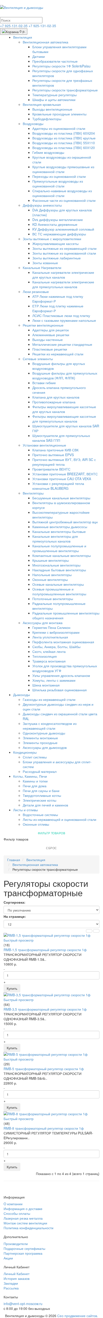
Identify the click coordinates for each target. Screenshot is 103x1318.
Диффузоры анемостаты (42, 205)
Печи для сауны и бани (41, 790)
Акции (8, 1258)
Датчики (38, 56)
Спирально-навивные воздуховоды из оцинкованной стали (62, 193)
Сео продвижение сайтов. (77, 1315)
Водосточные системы (40, 814)
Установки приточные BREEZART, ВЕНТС (65, 473)
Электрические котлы (39, 800)
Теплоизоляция (44, 656)
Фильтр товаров (51, 833)
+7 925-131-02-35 (14, 25)
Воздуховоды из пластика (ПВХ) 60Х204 (63, 133)
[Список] (89, 931)
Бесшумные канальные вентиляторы (61, 497)
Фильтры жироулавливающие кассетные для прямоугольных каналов (64, 418)
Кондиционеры (25, 752)
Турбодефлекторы (46, 118)
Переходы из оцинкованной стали (59, 176)
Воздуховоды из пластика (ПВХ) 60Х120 (63, 147)
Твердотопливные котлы (42, 795)
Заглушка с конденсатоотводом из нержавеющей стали (49, 726)
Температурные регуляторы (54, 94)
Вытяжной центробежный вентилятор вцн (65, 521)
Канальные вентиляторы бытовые (59, 531)
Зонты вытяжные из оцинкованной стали (64, 253)
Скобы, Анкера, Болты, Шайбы (56, 646)
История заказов (16, 1278)
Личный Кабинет (16, 1273)
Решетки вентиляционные (43, 325)
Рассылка (11, 1288)
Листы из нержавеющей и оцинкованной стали (59, 819)
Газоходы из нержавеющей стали (49, 699)
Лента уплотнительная (50, 637)
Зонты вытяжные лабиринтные (56, 258)
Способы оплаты (17, 1213)
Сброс (51, 848)
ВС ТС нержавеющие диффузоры (59, 234)
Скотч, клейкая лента (49, 651)
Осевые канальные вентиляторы (58, 584)
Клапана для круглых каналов (55, 397)
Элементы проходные (40, 742)
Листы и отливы (25, 809)
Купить (12, 988)
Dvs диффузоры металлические (57, 219)
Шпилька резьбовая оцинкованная (59, 689)
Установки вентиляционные (44, 445)
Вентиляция (22, 37)
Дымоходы (21, 694)
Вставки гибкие (44, 382)
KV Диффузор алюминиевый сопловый (63, 229)
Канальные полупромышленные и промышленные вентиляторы (59, 548)
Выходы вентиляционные (52, 109)
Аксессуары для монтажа (43, 622)
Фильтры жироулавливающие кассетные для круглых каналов (64, 409)
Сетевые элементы (38, 358)
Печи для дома (34, 785)
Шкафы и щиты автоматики (53, 99)
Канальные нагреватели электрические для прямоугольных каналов (63, 284)
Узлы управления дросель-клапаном (61, 675)
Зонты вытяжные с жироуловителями (52, 238)
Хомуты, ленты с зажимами (53, 680)
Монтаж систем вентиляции (25, 1223)
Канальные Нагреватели (42, 267)
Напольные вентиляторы (52, 574)
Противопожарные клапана (53, 402)
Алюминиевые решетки (50, 334)
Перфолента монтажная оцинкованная (63, 641)
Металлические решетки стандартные (62, 344)
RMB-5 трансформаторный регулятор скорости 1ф (44, 1068)
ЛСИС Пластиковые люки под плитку (61, 315)
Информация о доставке (23, 1208)
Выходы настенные (47, 339)
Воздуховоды (33, 123)
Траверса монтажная (49, 661)
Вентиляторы (33, 493)
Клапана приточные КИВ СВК (55, 449)
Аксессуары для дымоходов (45, 747)
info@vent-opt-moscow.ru (23, 1303)
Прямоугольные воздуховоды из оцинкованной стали (57, 183)
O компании (13, 1203)
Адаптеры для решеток (50, 330)
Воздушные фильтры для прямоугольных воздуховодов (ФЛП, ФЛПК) (64, 375)
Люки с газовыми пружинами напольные (64, 320)
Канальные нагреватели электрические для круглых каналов (63, 275)
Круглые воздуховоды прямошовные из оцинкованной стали (63, 169)
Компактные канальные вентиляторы (61, 555)
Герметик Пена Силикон (51, 627)
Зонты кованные (45, 262)
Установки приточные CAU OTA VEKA (61, 478)
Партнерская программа (23, 1253)
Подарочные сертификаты (24, 1248)
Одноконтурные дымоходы (44, 733)
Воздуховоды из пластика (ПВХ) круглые (64, 138)
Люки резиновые (36, 291)
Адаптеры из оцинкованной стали (58, 128)
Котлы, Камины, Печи (30, 776)
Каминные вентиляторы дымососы (59, 526)
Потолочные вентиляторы (52, 598)
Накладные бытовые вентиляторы (59, 569)
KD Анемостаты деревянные (54, 224)
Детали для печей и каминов (45, 805)
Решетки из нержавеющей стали (57, 354)
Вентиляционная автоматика (45, 42)
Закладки (11, 1283)
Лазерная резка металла (23, 1218)
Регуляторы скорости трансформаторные (65, 90)
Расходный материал (40, 771)
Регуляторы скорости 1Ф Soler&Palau (61, 66)
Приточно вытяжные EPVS (53, 454)
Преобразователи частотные (55, 61)
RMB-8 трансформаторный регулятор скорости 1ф (44, 1128)
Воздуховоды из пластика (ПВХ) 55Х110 (63, 142)
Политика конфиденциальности (28, 1227)
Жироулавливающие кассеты (55, 243)
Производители (16, 1243)
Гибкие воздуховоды (48, 152)
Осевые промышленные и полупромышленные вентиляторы (59, 591)
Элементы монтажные (40, 737)
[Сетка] (96, 931)
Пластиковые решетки (49, 349)
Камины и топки (35, 781)
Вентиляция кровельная (42, 104)
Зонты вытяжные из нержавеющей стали (64, 248)
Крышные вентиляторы (50, 560)
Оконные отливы (36, 824)
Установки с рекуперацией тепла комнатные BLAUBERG (58, 486)
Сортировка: (14, 902)
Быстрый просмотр (19, 940)
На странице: (15, 916)
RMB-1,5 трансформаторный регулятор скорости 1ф (45, 949)
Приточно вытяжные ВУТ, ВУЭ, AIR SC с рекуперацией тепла (64, 462)
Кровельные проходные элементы (59, 114)
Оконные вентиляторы (50, 579)
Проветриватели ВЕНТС (51, 469)
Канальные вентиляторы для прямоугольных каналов (55, 538)
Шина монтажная (46, 685)
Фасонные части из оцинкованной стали (64, 200)
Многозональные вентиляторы (56, 565)
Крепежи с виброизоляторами (56, 632)
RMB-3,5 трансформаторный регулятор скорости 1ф (45, 1009)
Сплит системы (35, 757)
